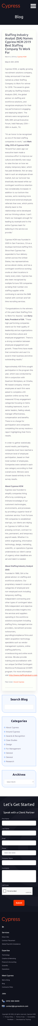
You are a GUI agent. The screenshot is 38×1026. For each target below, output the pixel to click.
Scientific (5, 965)
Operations (5, 969)
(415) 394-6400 (12, 1001)
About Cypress (12, 727)
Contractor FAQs (7, 987)
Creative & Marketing (9, 958)
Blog (3, 983)
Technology (6, 955)
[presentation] (17, 891)
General (9, 753)
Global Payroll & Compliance (11, 944)
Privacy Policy (9, 1017)
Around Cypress (18, 682)
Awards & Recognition (15, 736)
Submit (19, 903)
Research (10, 761)
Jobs (4, 994)
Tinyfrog (28, 1019)
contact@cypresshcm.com (17, 1006)
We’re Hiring (6, 980)
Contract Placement (8, 940)
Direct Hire (5, 937)
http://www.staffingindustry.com (23, 675)
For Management (13, 749)
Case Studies (11, 740)
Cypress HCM (11, 6)
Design (9, 744)
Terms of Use (20, 1017)
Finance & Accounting (9, 962)
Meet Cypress (8, 976)
